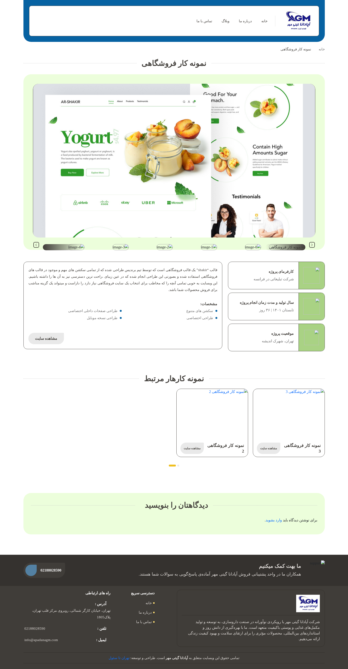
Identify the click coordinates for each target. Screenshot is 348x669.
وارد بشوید (274, 520)
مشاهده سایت (46, 338)
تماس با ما (204, 21)
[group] (174, 161)
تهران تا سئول (119, 658)
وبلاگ (225, 21)
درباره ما (245, 21)
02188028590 (34, 628)
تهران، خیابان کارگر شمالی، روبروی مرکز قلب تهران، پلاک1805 (71, 614)
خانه (264, 21)
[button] (312, 245)
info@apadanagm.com (41, 640)
